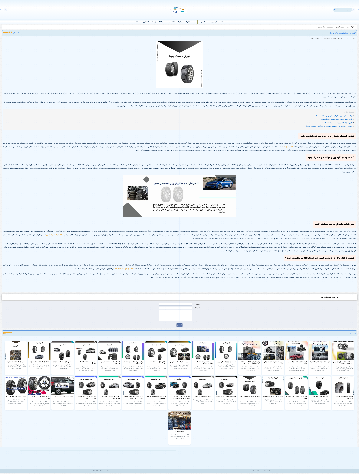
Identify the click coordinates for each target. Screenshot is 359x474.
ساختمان (172, 22)
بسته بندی (204, 22)
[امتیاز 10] (11, 32)
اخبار (348, 27)
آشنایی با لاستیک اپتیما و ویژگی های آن (329, 27)
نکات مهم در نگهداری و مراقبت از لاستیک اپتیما (336, 119)
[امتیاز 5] (7, 32)
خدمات (138, 22)
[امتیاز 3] (5, 32)
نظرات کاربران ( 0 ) (314, 39)
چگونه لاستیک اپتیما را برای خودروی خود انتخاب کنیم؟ (334, 116)
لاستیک (343, 27)
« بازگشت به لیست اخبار (350, 39)
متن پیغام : (197, 321)
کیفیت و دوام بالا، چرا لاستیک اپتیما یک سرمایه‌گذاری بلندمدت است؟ (329, 126)
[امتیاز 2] (4, 32)
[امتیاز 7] (9, 32)
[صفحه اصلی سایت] (179, 10)
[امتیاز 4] (6, 32)
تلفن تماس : (196, 308)
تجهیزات (162, 22)
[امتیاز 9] (10, 32)
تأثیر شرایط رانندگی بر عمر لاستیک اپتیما (338, 122)
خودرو (181, 22)
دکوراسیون (214, 22)
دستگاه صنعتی (191, 22)
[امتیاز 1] (3, 32)
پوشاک (154, 22)
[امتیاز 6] (8, 32)
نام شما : (197, 304)
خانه (221, 22)
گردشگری (146, 22)
